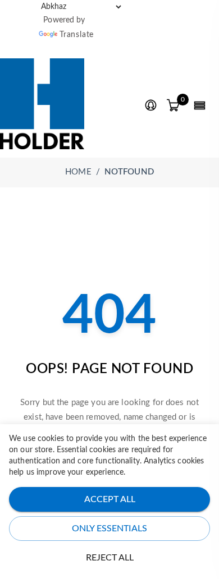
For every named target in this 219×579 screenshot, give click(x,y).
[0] (173, 106)
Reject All (110, 557)
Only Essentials (109, 528)
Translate (77, 35)
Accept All (109, 499)
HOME (78, 172)
